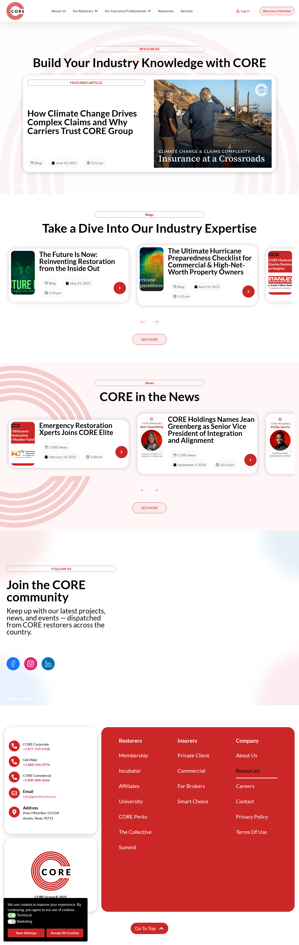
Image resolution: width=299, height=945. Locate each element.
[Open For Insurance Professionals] (149, 11)
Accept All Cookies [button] (65, 933)
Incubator (130, 770)
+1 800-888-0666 (36, 780)
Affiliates (129, 786)
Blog (38, 163)
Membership (133, 755)
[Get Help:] (14, 761)
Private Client (193, 755)
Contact (245, 801)
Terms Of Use (251, 832)
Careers (245, 786)
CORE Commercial (37, 775)
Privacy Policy (252, 816)
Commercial (191, 770)
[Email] (14, 793)
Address (30, 807)
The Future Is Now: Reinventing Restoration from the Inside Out (77, 261)
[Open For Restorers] (96, 11)
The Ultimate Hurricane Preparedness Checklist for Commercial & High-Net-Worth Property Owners (210, 261)
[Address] (14, 812)
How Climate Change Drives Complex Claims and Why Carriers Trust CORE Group (82, 122)
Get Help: (30, 760)
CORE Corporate (36, 744)
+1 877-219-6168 (36, 749)
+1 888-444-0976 (36, 764)
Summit (128, 847)
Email (28, 791)
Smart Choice (193, 801)
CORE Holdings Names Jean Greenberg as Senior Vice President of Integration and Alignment (211, 429)
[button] (143, 322)
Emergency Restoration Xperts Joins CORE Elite (76, 429)
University (131, 801)
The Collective (135, 832)
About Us (246, 755)
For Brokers (191, 786)
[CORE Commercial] (14, 777)
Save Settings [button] (26, 933)
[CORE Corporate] (14, 746)
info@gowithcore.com (39, 796)
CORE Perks (133, 816)
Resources (248, 770)
